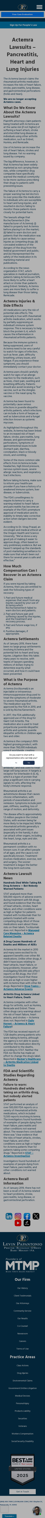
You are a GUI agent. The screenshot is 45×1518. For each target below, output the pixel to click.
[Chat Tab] (22, 759)
